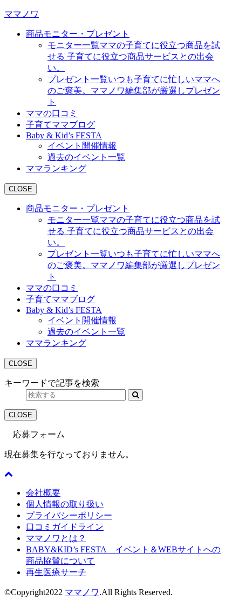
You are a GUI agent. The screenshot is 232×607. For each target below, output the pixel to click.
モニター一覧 (133, 56)
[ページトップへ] (8, 473)
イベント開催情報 (82, 145)
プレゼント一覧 (133, 90)
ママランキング (56, 168)
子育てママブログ (60, 124)
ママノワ (21, 13)
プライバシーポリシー (69, 515)
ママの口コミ (52, 113)
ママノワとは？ (56, 538)
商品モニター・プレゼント (77, 33)
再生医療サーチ (56, 572)
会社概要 (43, 492)
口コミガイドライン (65, 526)
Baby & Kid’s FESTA (64, 135)
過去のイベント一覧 (86, 157)
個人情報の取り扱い (65, 504)
